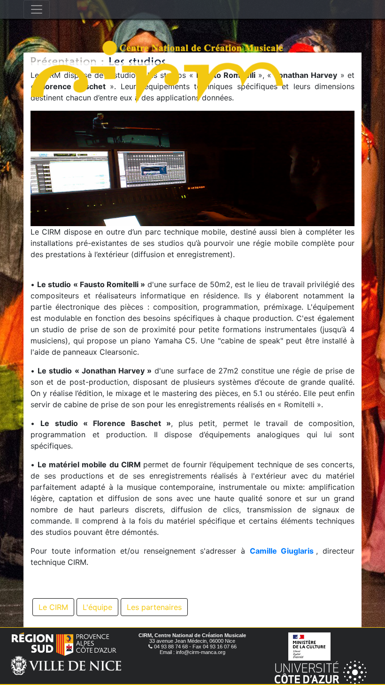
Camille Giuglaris (282, 551)
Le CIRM (53, 607)
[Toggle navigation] (36, 9)
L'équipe (97, 607)
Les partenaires (154, 607)
